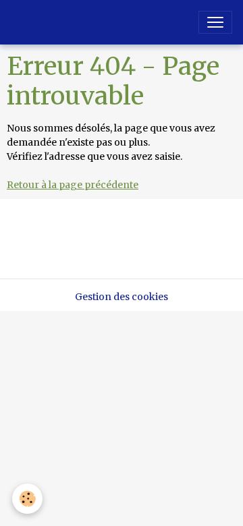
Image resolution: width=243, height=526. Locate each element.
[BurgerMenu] (215, 22)
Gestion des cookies (121, 297)
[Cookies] (27, 499)
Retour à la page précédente (72, 185)
